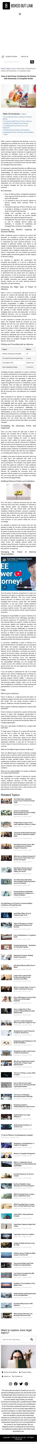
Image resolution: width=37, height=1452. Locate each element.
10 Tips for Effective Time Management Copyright (17, 1135)
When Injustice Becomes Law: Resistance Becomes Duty (23, 1314)
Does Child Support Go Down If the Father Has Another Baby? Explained (25, 999)
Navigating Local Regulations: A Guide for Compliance (24, 1144)
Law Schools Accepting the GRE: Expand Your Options (24, 1274)
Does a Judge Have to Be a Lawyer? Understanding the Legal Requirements (24, 1010)
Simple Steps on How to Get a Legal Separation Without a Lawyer (25, 823)
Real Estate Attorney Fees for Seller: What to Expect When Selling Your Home (23, 869)
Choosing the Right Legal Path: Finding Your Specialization (23, 1264)
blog (8, 68)
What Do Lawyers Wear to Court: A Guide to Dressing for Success (25, 988)
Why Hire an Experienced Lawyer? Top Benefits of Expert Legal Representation (24, 1062)
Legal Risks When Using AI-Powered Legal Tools (22, 914)
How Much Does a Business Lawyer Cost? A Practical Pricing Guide (24, 800)
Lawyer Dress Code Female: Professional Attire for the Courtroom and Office (22, 977)
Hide (23, 114)
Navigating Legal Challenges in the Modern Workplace (25, 1042)
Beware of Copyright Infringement (24, 1153)
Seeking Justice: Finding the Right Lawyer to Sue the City (24, 1254)
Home (3, 68)
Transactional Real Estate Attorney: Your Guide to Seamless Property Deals (25, 834)
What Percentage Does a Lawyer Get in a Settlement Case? (24, 1195)
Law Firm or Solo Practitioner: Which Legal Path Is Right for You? (25, 1021)
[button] (19, 14)
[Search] (32, 61)
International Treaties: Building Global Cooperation (23, 956)
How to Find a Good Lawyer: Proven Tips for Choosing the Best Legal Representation (25, 1084)
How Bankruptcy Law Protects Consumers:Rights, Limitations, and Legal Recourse (16, 904)
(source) (30, 686)
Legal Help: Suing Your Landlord (24, 1234)
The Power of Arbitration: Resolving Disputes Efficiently (23, 1095)
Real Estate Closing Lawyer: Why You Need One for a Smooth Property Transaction (24, 846)
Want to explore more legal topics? (16, 1331)
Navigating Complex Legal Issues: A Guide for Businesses (24, 1052)
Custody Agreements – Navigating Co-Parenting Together (25, 946)
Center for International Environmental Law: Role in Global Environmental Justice (24, 812)
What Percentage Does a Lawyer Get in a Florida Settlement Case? (24, 1205)
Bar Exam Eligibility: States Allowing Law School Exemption (24, 1185)
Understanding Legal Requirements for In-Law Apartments (25, 1294)
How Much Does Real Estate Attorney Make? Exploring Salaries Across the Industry (24, 881)
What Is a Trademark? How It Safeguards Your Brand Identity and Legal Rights (25, 1163)
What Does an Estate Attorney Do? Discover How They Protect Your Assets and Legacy (24, 857)
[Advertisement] (18, 32)
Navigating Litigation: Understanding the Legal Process (24, 1105)
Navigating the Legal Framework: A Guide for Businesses (24, 1032)
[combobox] (14, 1339)
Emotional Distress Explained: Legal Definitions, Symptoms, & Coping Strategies (24, 893)
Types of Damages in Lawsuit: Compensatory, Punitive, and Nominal (23, 925)
